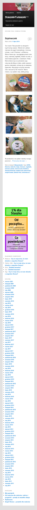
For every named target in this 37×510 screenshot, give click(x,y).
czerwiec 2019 (9, 301)
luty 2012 (8, 479)
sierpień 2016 (9, 362)
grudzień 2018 (9, 310)
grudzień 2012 (9, 457)
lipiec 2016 (8, 364)
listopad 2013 (9, 433)
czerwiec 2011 (9, 483)
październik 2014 (10, 410)
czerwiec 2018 (9, 314)
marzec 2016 (9, 373)
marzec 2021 (9, 281)
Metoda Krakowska (23, 17)
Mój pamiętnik (18, 165)
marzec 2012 (9, 477)
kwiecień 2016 (9, 370)
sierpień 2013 (9, 440)
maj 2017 (8, 342)
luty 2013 (8, 453)
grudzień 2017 (9, 327)
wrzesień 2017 (9, 334)
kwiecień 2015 (9, 396)
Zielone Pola (17, 172)
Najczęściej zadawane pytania (14, 21)
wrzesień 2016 (9, 360)
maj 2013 (8, 446)
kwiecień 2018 (9, 318)
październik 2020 (10, 286)
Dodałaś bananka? (15, 267)
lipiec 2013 (8, 442)
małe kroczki (19, 169)
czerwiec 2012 (9, 470)
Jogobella (28, 167)
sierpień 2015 (9, 388)
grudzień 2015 (9, 379)
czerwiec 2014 (9, 418)
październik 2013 (10, 436)
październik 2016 (10, 357)
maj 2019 (8, 303)
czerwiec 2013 (9, 444)
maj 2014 (8, 420)
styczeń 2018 (9, 325)
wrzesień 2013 (9, 438)
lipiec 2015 (8, 390)
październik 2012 (10, 462)
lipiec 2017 (8, 338)
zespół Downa (9, 172)
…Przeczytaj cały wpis (19, 161)
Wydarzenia (8, 500)
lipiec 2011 (8, 481)
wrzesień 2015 (9, 386)
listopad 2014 (9, 407)
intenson (22, 167)
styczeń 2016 (9, 377)
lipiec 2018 (8, 312)
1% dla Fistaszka (10, 17)
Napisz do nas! (10, 25)
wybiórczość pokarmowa (23, 170)
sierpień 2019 (9, 297)
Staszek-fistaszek (10, 170)
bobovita (13, 167)
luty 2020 (8, 290)
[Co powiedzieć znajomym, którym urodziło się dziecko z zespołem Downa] (16, 251)
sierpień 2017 (9, 336)
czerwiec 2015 (9, 392)
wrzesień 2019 (9, 294)
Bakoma (7, 167)
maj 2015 (8, 394)
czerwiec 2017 (9, 340)
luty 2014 (8, 427)
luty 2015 (8, 401)
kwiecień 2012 (9, 475)
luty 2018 (8, 323)
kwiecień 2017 (9, 344)
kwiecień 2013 (9, 449)
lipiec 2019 (8, 299)
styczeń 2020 (9, 292)
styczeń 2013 (9, 455)
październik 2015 (10, 384)
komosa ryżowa (9, 169)
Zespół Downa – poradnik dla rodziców (17, 502)
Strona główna (10, 12)
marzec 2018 (9, 320)
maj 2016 (8, 368)
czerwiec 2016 (9, 366)
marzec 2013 (9, 451)
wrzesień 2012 (9, 464)
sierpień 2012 (9, 466)
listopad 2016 (9, 355)
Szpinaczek (11, 38)
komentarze (26, 172)
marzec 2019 (9, 305)
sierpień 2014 (9, 414)
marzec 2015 (9, 399)
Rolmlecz (26, 169)
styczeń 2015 (9, 403)
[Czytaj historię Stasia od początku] (16, 233)
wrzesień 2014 (9, 412)
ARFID (28, 165)
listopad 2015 (9, 381)
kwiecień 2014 (9, 423)
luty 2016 (8, 375)
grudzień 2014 (9, 405)
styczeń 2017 (9, 351)
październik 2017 (10, 331)
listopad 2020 (9, 284)
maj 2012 (8, 473)
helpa (17, 167)
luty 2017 (8, 349)
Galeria (19, 12)
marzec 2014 (9, 425)
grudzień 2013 (9, 431)
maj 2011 (8, 485)
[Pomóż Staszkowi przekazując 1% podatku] (16, 215)
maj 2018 (8, 316)
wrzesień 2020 (9, 288)
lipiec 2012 (8, 468)
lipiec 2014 (8, 416)
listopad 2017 (9, 329)
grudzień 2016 (9, 353)
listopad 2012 (9, 459)
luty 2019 (8, 307)
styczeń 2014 (9, 429)
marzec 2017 (9, 347)
